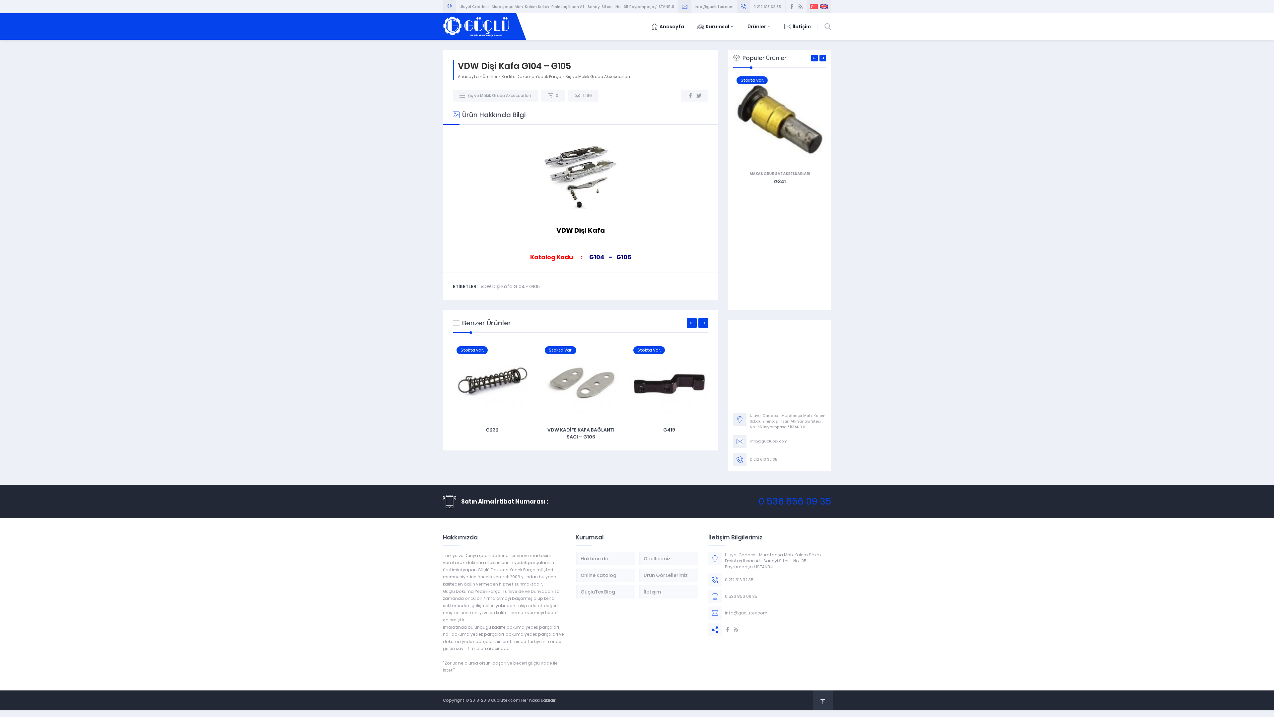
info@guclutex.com (714, 6)
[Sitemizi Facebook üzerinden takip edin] (792, 6)
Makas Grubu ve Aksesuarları (779, 173)
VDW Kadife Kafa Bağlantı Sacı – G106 (492, 433)
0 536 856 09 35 (794, 501)
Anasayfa (672, 26)
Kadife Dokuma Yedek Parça (531, 76)
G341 (780, 181)
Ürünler (756, 26)
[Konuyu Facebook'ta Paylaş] (690, 95)
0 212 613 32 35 (767, 6)
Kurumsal (717, 26)
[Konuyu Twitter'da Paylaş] (699, 95)
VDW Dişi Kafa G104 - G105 (510, 286)
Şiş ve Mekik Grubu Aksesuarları (597, 76)
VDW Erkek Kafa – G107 (669, 430)
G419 (581, 430)
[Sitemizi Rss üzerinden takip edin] (800, 6)
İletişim (802, 26)
